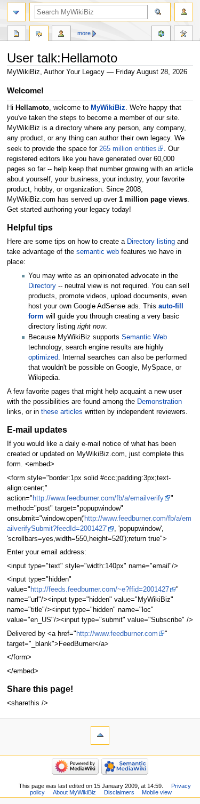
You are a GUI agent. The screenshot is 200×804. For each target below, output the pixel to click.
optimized (43, 357)
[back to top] (100, 735)
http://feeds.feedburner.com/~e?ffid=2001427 (99, 589)
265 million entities (128, 149)
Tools (183, 34)
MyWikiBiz (108, 108)
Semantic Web (144, 337)
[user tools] (183, 12)
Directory (42, 286)
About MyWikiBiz (74, 792)
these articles (62, 412)
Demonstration (159, 401)
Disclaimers (119, 792)
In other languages (161, 34)
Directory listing (151, 241)
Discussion (39, 34)
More (84, 33)
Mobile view (157, 792)
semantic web (97, 252)
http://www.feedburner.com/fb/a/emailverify (98, 498)
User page (16, 34)
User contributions (61, 34)
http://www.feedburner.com (117, 634)
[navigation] (16, 12)
